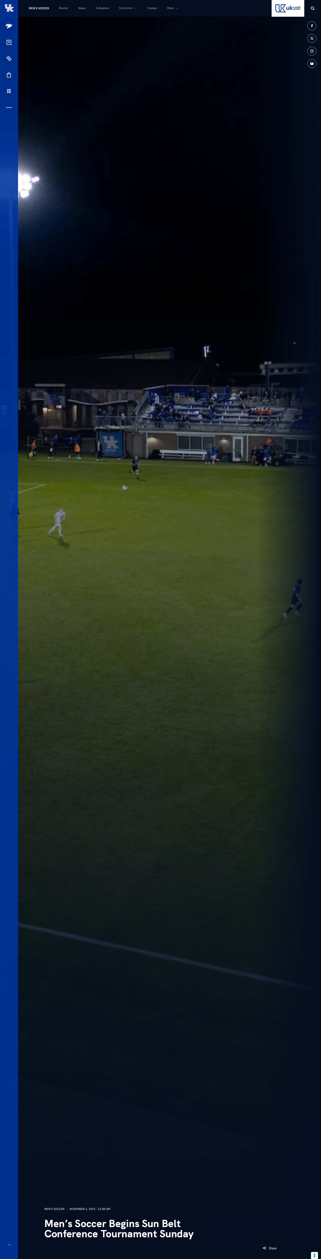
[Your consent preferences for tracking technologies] (314, 1255)
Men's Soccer (39, 8)
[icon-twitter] (311, 38)
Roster (63, 8)
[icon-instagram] (311, 51)
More (170, 8)
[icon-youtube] (311, 63)
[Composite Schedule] (9, 42)
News (82, 8)
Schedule (102, 8)
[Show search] (312, 8)
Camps (152, 8)
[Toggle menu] (9, 1244)
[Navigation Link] (9, 26)
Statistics (126, 8)
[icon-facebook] (311, 25)
